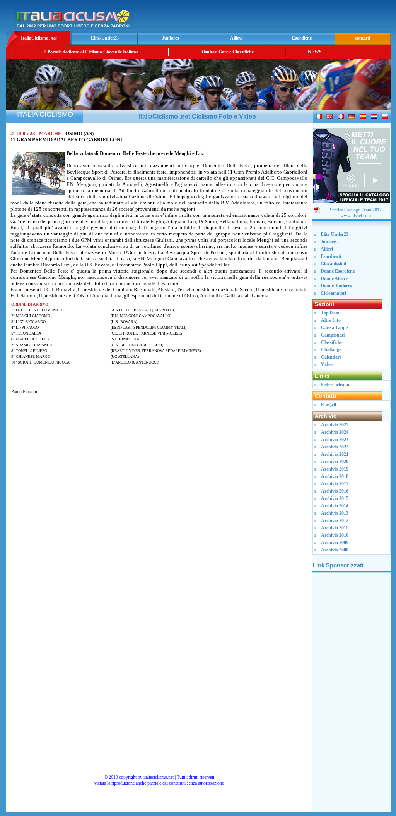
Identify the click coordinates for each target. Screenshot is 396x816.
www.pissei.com (355, 215)
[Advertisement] (298, 17)
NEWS (315, 52)
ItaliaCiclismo (38, 38)
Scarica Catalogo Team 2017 (356, 210)
